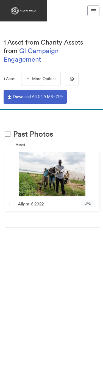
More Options (44, 78)
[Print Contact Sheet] (72, 79)
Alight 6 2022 (31, 204)
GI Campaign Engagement (31, 54)
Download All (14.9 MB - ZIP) (38, 96)
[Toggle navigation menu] (93, 11)
